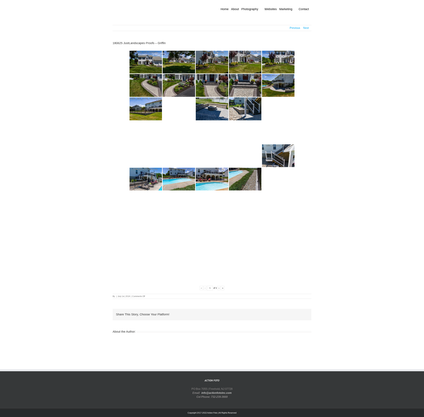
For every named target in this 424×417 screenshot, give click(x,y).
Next (306, 28)
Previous (295, 28)
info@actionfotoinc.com (216, 392)
